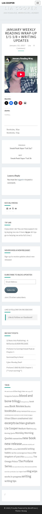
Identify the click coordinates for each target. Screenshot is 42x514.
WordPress (32, 508)
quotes (8, 448)
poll (33, 444)
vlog (17, 133)
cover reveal (24, 415)
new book (29, 438)
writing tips (10, 481)
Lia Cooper (11, 428)
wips (18, 129)
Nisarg (24, 511)
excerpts (10, 423)
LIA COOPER (8, 2)
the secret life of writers (18, 467)
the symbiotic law (13, 471)
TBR (12, 453)
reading (14, 449)
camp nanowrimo (23, 411)
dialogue (30, 415)
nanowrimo (17, 438)
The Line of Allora (28, 457)
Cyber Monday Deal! (14, 362)
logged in (21, 179)
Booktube (11, 129)
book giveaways (25, 402)
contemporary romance (12, 415)
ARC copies (28, 391)
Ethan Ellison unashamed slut (18, 418)
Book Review (16, 406)
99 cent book (9, 391)
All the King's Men (19, 391)
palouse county (27, 444)
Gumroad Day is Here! (14, 357)
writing (26, 476)
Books (27, 406)
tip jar (27, 232)
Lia (29, 45)
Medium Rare (24, 428)
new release (13, 444)
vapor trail (22, 472)
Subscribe (11, 290)
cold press (33, 411)
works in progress (13, 476)
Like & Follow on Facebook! (19, 309)
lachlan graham (25, 423)
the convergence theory (23, 453)
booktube (11, 133)
